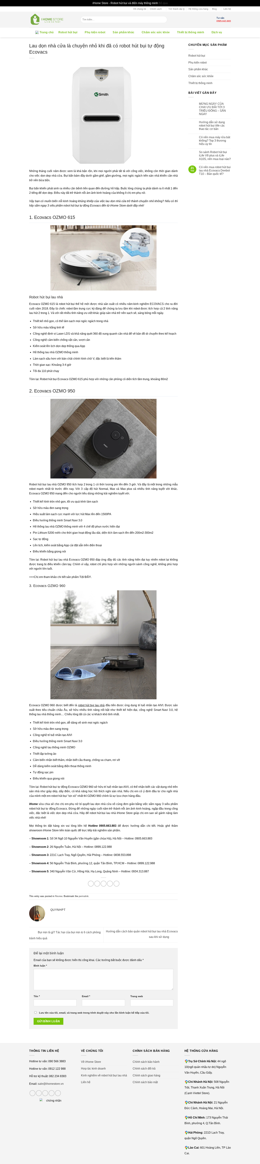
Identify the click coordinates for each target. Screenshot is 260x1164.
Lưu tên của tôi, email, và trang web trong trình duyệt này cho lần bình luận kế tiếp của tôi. (94, 1012)
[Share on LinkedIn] (116, 884)
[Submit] (164, 19)
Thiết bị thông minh (190, 32)
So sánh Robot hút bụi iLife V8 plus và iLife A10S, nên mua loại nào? (215, 155)
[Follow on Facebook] (32, 1093)
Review (58, 896)
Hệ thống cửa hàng (198, 9)
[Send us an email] (51, 1093)
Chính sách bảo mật (145, 1082)
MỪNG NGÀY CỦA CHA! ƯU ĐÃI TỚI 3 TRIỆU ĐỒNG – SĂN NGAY (212, 109)
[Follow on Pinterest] (58, 1093)
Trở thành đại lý (176, 9)
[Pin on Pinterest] (110, 884)
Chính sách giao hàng (146, 1075)
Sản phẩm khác (123, 32)
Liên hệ (227, 9)
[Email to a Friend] (103, 884)
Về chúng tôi (139, 9)
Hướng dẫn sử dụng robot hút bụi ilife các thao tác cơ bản (212, 125)
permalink (84, 896)
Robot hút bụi (67, 32)
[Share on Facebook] (91, 884)
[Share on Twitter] (97, 884)
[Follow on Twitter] (45, 1093)
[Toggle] (229, 55)
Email (86, 996)
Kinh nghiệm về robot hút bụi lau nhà (104, 1075)
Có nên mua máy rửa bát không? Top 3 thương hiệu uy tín (214, 140)
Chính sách (156, 9)
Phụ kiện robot (95, 32)
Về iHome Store (91, 1061)
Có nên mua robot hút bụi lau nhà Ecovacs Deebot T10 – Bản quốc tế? (215, 170)
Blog (214, 9)
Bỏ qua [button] (163, 3)
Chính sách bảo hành (146, 1061)
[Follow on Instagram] (39, 1093)
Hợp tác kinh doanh (93, 1068)
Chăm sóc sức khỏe (156, 32)
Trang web (136, 996)
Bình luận (40, 965)
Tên (37, 996)
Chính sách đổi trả (144, 1068)
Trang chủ (47, 32)
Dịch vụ (217, 32)
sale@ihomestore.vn (51, 1083)
